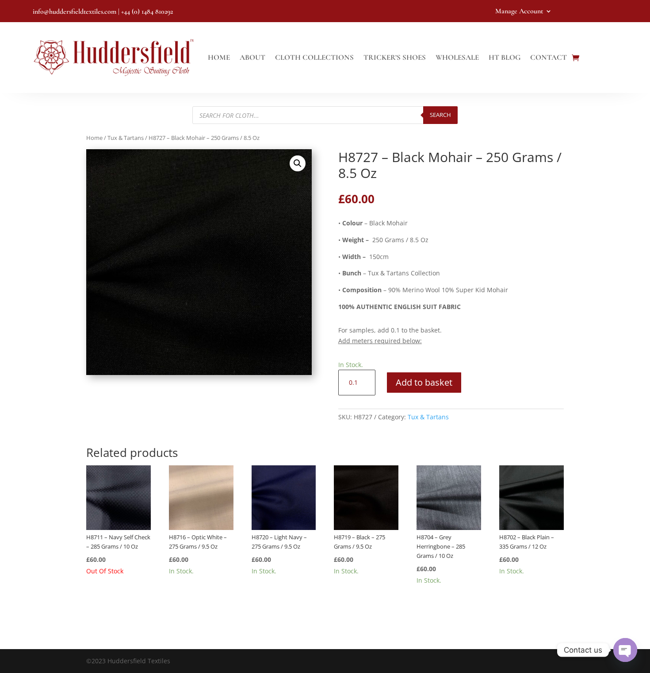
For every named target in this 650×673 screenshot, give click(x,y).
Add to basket (424, 382)
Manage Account (519, 11)
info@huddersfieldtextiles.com (74, 11)
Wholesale (457, 57)
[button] (298, 163)
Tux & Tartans (125, 138)
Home (219, 57)
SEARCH (440, 115)
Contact (548, 57)
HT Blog (504, 57)
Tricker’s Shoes (394, 57)
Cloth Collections (314, 57)
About (252, 57)
